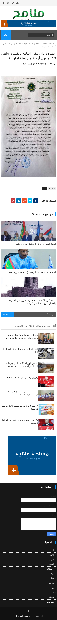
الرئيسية (52, 43)
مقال (51, 592)
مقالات (51, 597)
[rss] (17, 3)
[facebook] (3, 3)
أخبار (52, 555)
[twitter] (12, 3)
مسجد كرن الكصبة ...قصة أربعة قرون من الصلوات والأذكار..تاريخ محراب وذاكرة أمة (32, 302)
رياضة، (51, 587)
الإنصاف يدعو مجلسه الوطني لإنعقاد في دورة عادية (32, 272)
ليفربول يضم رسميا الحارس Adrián (22, 377)
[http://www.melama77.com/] (28, 26)
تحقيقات (50, 569)
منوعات (50, 602)
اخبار (45, 43)
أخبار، (51, 564)
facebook (8, 314)
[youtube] (8, 3)
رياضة (51, 583)
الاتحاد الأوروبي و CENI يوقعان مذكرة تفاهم (36, 244)
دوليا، (51, 578)
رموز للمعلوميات (21, 616)
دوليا (52, 573)
